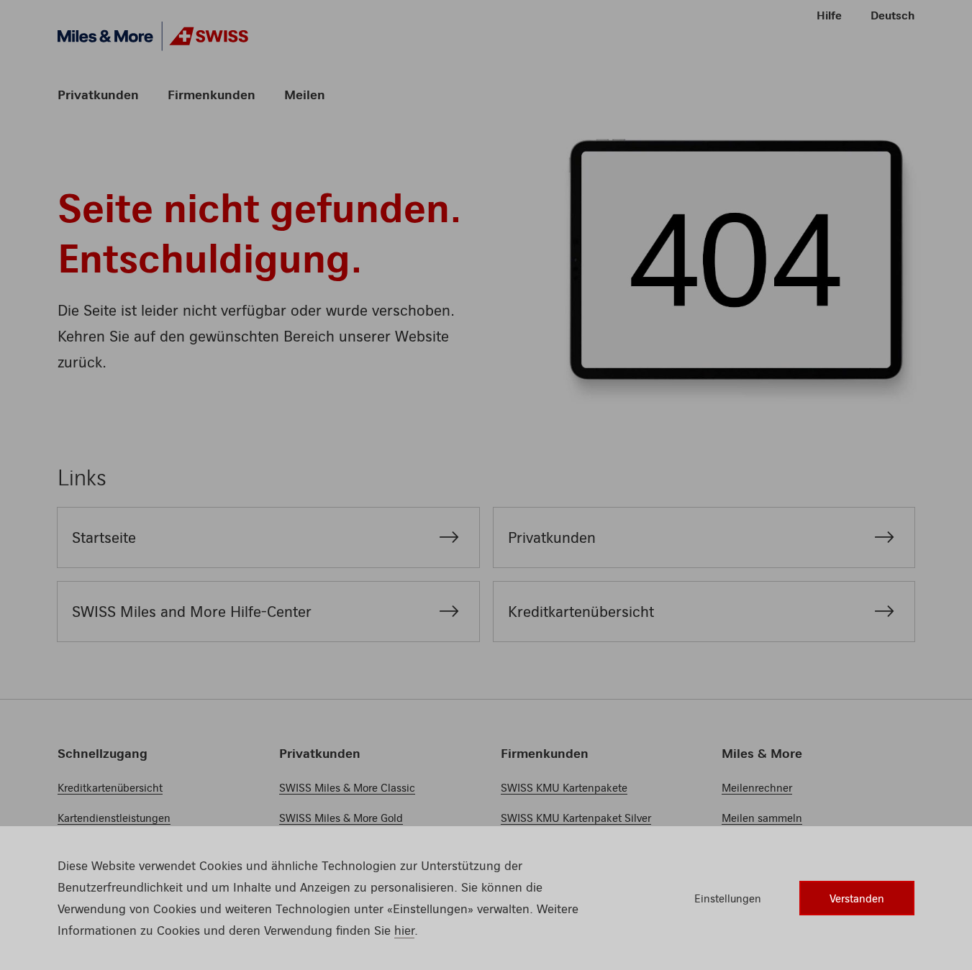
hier (404, 930)
